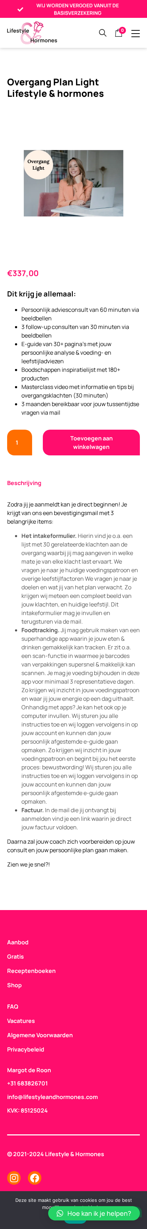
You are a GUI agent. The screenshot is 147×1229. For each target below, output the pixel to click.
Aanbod (18, 942)
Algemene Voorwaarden (40, 1035)
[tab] (28, 483)
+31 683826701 (27, 1083)
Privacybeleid (25, 1049)
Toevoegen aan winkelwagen (91, 442)
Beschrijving (24, 483)
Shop (14, 985)
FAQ (12, 1006)
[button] (94, 1213)
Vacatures (21, 1021)
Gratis (15, 956)
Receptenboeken (29, 971)
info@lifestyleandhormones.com (52, 1097)
